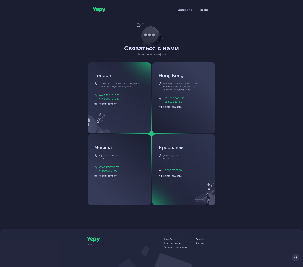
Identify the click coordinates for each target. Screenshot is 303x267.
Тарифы (204, 10)
